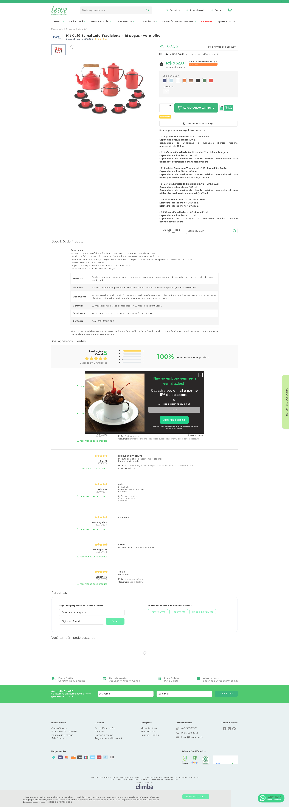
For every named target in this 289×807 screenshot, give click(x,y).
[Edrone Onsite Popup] (144, 403)
